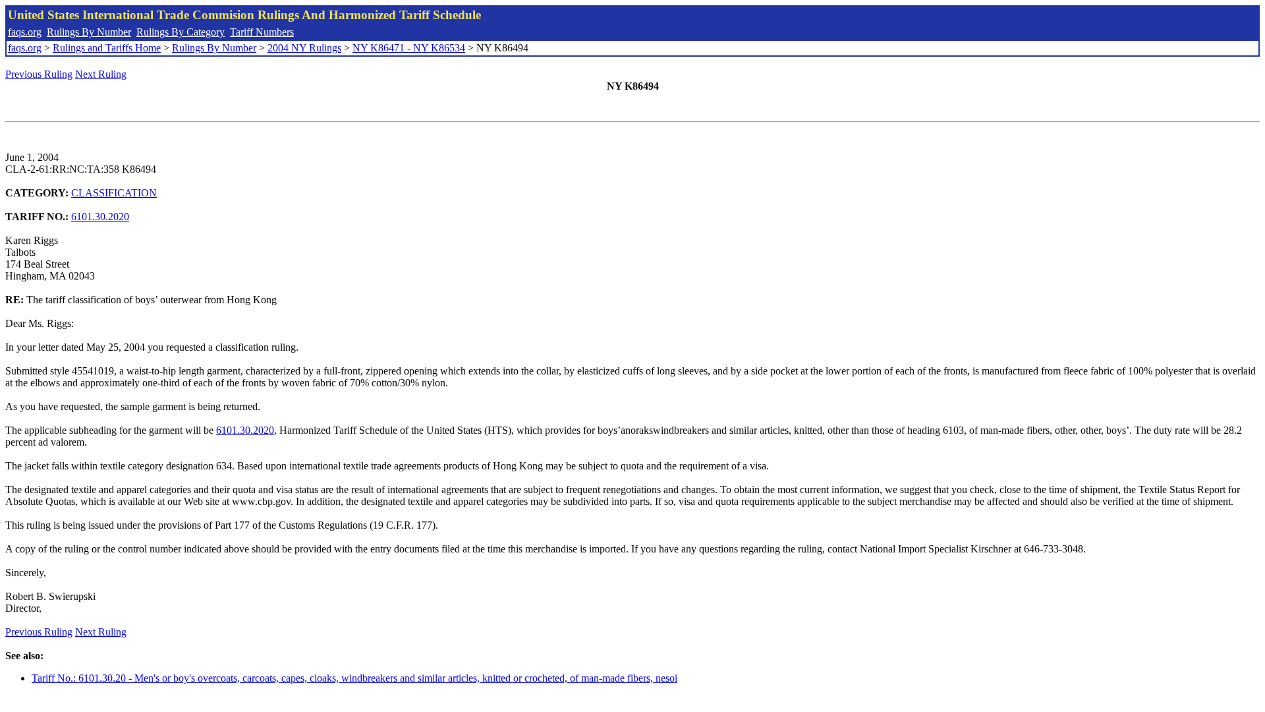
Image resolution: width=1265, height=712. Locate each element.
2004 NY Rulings (304, 47)
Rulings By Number (89, 32)
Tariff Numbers (262, 32)
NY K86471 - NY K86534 (408, 47)
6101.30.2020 (100, 216)
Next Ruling (100, 74)
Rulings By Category (180, 32)
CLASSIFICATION (114, 192)
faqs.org (25, 32)
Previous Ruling (38, 74)
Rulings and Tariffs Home (107, 47)
